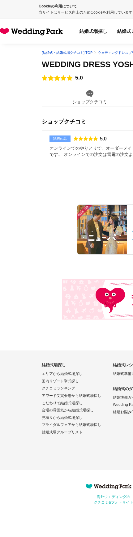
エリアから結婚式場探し (62, 374)
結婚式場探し (93, 31)
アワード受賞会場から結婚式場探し (71, 395)
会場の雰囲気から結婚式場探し (68, 410)
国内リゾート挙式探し (60, 381)
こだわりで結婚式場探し (62, 403)
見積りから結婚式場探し (62, 417)
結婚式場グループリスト (62, 432)
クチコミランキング (58, 388)
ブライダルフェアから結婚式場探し (71, 425)
